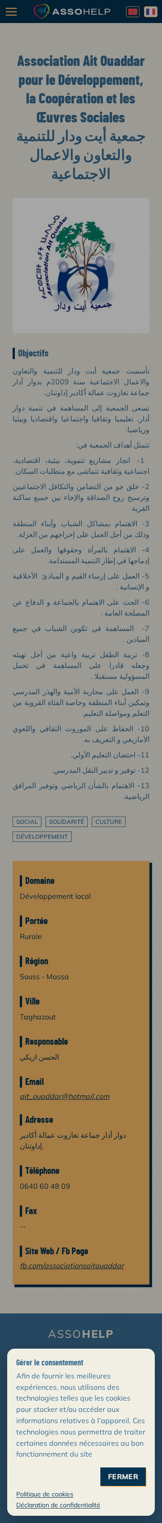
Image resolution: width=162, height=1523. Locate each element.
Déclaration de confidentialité (58, 1505)
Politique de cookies (44, 1494)
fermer (123, 1476)
